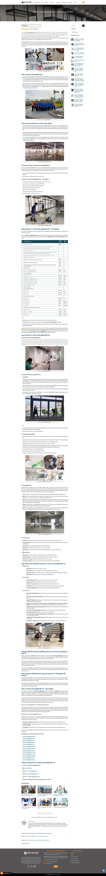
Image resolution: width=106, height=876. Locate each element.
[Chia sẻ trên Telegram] (52, 813)
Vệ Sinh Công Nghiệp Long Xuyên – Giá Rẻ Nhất (79, 75)
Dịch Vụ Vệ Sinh (45, 2)
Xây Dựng (64, 2)
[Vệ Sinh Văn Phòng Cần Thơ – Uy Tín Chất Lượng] (29, 802)
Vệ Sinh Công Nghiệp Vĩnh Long (29, 759)
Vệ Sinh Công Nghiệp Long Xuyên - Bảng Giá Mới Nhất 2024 (37, 840)
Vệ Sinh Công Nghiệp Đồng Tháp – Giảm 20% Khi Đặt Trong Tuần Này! (79, 79)
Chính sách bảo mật (74, 856)
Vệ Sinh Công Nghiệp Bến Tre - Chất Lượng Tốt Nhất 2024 (37, 836)
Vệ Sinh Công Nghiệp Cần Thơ (28, 744)
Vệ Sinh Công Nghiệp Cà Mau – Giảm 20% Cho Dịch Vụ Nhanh (79, 64)
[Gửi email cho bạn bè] (42, 813)
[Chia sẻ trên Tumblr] (50, 813)
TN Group (30, 823)
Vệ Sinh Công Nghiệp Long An (28, 750)
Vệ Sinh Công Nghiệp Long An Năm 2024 (79, 57)
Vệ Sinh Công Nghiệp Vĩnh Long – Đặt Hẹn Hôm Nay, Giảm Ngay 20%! (79, 70)
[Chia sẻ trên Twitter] (40, 813)
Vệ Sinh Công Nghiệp (44, 817)
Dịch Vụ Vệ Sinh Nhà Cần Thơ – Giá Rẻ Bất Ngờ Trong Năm (61, 795)
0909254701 (43, 332)
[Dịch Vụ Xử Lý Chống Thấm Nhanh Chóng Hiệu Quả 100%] (45, 789)
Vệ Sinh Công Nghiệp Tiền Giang (29, 756)
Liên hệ (72, 854)
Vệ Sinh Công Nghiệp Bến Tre (28, 740)
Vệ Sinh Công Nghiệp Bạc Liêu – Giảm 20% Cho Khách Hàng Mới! (79, 96)
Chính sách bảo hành (74, 858)
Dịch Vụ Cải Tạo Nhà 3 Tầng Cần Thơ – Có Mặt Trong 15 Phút (28, 795)
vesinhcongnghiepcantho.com (34, 776)
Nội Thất (58, 2)
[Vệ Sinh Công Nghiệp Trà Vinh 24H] (61, 802)
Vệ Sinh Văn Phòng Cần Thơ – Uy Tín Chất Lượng (79, 53)
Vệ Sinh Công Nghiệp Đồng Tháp (29, 746)
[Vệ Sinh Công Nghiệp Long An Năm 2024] (45, 802)
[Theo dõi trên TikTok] (31, 866)
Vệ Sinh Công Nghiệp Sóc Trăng (29, 754)
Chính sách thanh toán (75, 860)
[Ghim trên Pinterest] (44, 813)
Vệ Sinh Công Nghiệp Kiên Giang (29, 748)
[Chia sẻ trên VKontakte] (46, 813)
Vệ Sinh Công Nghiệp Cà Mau (28, 742)
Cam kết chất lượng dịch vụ (75, 862)
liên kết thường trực (54, 817)
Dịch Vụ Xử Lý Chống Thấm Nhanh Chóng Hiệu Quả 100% (44, 795)
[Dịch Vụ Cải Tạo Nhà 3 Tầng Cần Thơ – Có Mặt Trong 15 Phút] (29, 789)
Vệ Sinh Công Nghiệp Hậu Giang (29, 752)
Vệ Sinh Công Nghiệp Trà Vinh (28, 757)
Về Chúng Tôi (37, 2)
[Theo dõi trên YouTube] (34, 866)
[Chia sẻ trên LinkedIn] (48, 813)
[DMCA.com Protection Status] (55, 866)
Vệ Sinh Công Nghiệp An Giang (29, 736)
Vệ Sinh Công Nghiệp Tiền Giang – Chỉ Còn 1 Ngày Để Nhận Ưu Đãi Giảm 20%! (79, 91)
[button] (83, 2)
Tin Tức (74, 2)
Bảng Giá (70, 2)
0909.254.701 (49, 863)
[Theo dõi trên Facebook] (28, 866)
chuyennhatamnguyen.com (33, 773)
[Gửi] (83, 26)
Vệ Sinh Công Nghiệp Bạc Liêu (29, 738)
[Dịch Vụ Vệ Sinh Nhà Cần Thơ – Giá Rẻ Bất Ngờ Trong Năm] (61, 789)
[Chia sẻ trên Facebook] (38, 813)
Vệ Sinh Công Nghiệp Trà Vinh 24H (60, 807)
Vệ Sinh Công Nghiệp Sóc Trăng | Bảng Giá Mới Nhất (79, 105)
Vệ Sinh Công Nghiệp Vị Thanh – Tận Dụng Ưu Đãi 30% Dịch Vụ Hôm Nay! (79, 85)
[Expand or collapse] (39, 25)
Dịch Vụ (52, 2)
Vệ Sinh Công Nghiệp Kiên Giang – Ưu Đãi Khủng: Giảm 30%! (79, 100)
